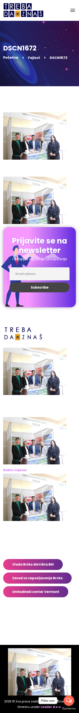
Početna (10, 57)
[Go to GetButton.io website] (69, 708)
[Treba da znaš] (27, 10)
